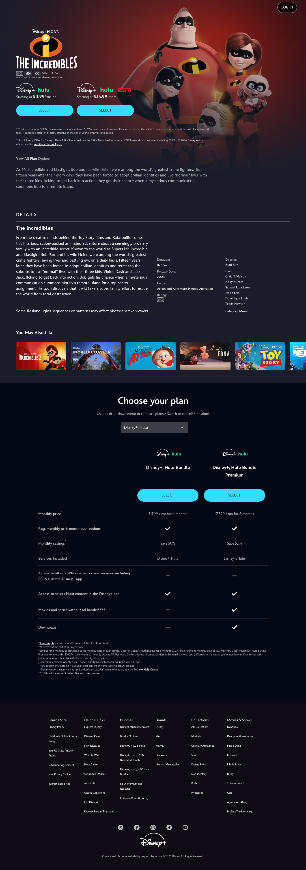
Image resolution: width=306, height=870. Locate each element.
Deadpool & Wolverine (240, 736)
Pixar (159, 736)
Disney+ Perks (92, 736)
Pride (194, 783)
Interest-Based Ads (59, 783)
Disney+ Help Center (146, 669)
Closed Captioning (95, 792)
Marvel (160, 745)
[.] (120, 827)
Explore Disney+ (93, 726)
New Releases (92, 745)
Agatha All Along (237, 802)
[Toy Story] (260, 356)
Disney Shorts (199, 764)
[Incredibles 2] (41, 356)
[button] (99, 720)
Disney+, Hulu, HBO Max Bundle (134, 772)
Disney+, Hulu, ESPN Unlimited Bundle (132, 758)
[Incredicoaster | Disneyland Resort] (96, 356)
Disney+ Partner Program (98, 811)
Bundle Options (129, 736)
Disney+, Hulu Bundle (132, 745)
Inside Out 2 (234, 745)
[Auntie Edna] (205, 356)
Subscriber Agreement (61, 765)
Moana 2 (232, 755)
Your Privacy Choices (60, 774)
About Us (89, 783)
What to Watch (92, 755)
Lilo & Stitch (234, 764)
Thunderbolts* (235, 783)
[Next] (297, 355)
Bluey (230, 773)
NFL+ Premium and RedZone (131, 786)
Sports (194, 755)
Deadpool (233, 726)
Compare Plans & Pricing (134, 798)
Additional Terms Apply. (48, 144)
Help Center (91, 764)
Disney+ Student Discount (134, 726)
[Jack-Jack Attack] (150, 356)
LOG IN (287, 7)
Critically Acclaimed (202, 745)
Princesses (197, 792)
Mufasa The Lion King (239, 811)
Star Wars (161, 755)
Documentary (198, 773)
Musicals (196, 736)
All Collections (199, 726)
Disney (159, 726)
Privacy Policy (56, 726)
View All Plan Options (33, 159)
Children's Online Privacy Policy (63, 739)
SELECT (45, 110)
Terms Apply (47, 643)
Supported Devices (95, 773)
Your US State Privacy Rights (61, 753)
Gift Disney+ (91, 802)
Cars (229, 792)
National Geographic (167, 764)
